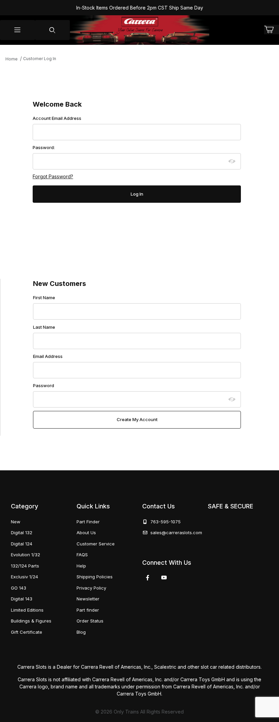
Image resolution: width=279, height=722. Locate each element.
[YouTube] (164, 577)
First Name (44, 297)
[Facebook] (147, 577)
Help (81, 565)
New (15, 521)
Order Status (90, 621)
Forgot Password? (53, 176)
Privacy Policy (91, 588)
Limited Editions (27, 610)
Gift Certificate (26, 632)
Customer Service (96, 543)
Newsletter (88, 598)
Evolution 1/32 (25, 554)
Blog (81, 632)
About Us (86, 532)
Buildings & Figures (31, 621)
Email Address (48, 356)
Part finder (88, 610)
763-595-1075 (164, 521)
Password (43, 385)
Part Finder (88, 521)
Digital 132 (21, 532)
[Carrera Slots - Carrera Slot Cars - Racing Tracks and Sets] (139, 30)
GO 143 (18, 588)
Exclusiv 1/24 (24, 576)
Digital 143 (21, 598)
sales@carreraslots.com (176, 532)
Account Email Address (57, 118)
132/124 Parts (25, 565)
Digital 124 (21, 543)
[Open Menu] (17, 30)
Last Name (44, 327)
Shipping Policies (95, 576)
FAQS (82, 554)
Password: (44, 147)
